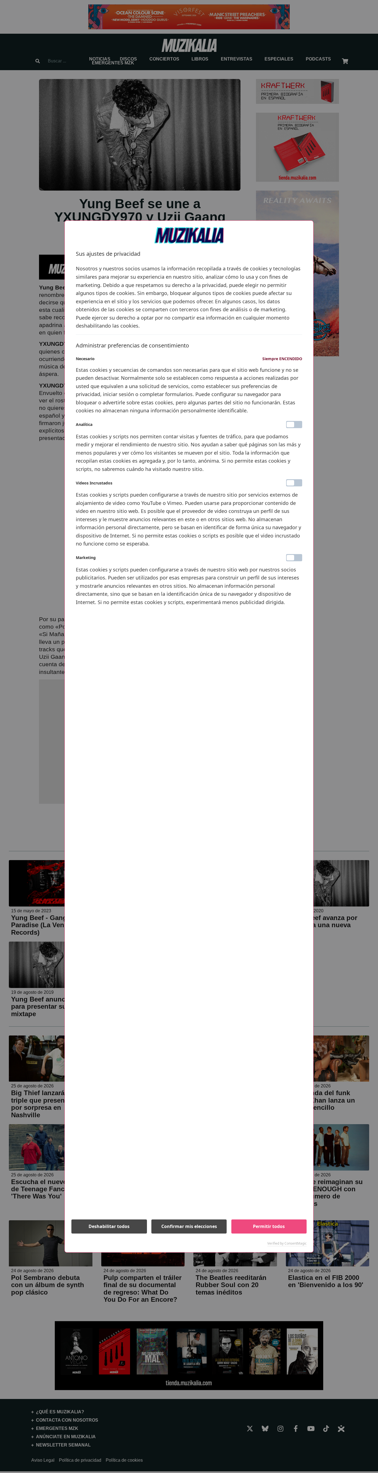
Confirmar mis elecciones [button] (189, 1226)
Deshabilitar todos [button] (109, 1226)
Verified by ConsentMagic (287, 1243)
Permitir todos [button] (269, 1226)
